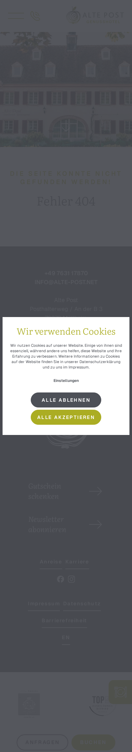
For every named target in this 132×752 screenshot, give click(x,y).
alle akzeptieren (66, 417)
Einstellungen (66, 380)
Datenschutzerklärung (99, 361)
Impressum (79, 367)
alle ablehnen (66, 400)
